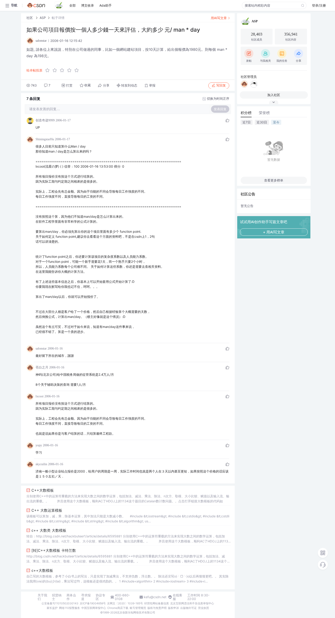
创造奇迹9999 (45, 120)
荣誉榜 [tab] (264, 112)
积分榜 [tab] (246, 112)
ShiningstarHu (45, 139)
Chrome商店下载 (117, 608)
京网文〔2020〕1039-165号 (125, 603)
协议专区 (100, 597)
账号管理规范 (138, 608)
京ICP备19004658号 (93, 603)
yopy (39, 445)
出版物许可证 (188, 608)
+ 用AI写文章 (273, 232)
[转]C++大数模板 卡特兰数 (53, 550)
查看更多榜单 (273, 180)
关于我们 (42, 597)
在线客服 (177, 597)
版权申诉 (173, 608)
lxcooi (40, 396)
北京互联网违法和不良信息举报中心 (192, 603)
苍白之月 (42, 367)
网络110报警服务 (69, 608)
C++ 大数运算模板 (46, 510)
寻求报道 (86, 597)
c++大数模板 (42, 570)
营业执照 (203, 608)
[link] (30, 18)
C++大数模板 (42, 490)
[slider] (63, 70)
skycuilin (41, 464)
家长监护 (52, 608)
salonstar (41, 348)
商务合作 (71, 597)
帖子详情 (58, 18)
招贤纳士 (57, 597)
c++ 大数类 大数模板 (48, 530)
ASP (43, 18)
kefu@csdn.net (155, 597)
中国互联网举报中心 (93, 608)
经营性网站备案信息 (156, 603)
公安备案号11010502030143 (59, 603)
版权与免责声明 (157, 608)
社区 (30, 18)
